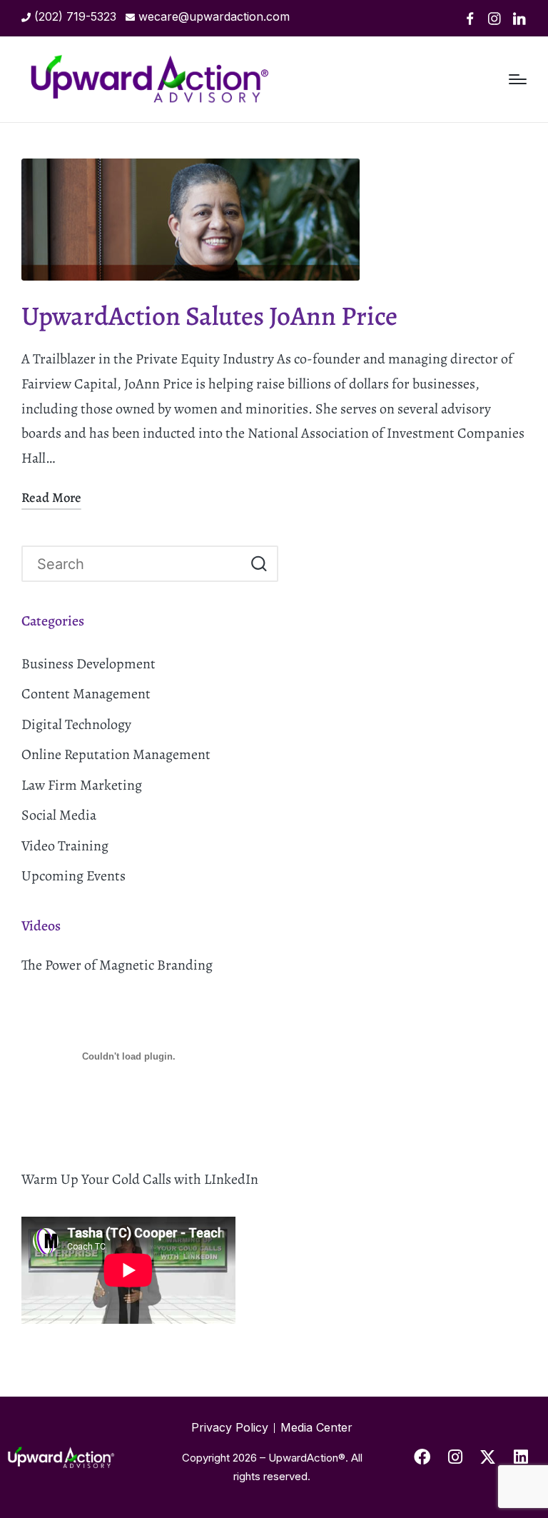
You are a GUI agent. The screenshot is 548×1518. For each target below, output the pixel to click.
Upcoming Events (73, 875)
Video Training (64, 845)
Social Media (58, 815)
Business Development (88, 663)
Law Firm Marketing (81, 785)
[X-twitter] (488, 1457)
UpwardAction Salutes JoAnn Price (209, 316)
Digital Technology (76, 724)
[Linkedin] (519, 18)
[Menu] (518, 79)
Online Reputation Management (115, 754)
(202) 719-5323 (75, 16)
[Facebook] (470, 18)
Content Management (86, 693)
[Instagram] (494, 18)
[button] (259, 564)
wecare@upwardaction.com (214, 16)
